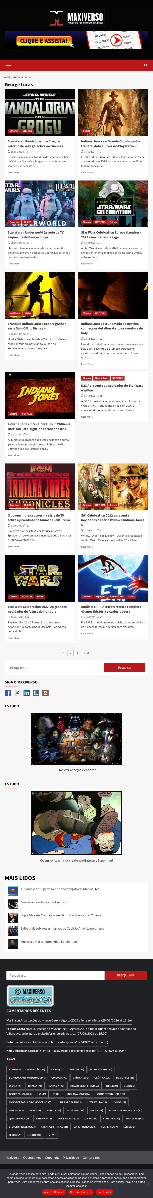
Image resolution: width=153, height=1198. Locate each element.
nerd (35, 1110)
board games (101, 1069)
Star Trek (111, 1118)
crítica (81, 1077)
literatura (97, 1102)
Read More (13, 172)
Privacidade (71, 1157)
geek (129, 1085)
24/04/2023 (89, 243)
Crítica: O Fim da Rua (42, 1050)
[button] (9, 65)
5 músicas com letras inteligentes (43, 902)
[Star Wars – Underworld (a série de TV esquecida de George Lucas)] (40, 203)
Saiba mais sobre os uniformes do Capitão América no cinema (62, 928)
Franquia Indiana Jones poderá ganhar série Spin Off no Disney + (37, 326)
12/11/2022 (16, 434)
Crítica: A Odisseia (34, 1042)
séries (15, 1134)
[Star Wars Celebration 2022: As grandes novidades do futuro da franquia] (40, 578)
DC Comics (125, 1077)
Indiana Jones (78, 1093)
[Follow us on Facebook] (8, 693)
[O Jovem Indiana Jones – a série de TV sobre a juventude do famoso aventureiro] (40, 486)
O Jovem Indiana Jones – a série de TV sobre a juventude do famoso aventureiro (39, 518)
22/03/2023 (16, 334)
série (129, 1126)
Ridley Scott (68, 1118)
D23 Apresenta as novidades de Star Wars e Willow (112, 388)
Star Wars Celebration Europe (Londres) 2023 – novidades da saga (111, 235)
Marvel (16, 1110)
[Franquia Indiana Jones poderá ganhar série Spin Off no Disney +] (40, 295)
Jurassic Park (70, 1102)
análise (76, 1069)
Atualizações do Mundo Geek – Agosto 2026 (49, 1020)
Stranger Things (54, 1126)
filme (111, 1085)
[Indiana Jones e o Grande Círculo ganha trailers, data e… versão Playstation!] (113, 112)
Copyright (52, 1157)
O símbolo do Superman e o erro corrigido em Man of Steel (60, 889)
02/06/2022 (89, 617)
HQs (57, 1093)
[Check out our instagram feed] (45, 693)
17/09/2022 (16, 526)
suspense (109, 1126)
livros (119, 1102)
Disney (15, 1085)
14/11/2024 (89, 152)
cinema (59, 1077)
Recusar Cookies (81, 1192)
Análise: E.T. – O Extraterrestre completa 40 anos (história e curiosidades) (111, 609)
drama (35, 1085)
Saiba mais (104, 1192)
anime (57, 1069)
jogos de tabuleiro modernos (31, 1102)
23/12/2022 (89, 339)
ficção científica (84, 1085)
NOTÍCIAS (100, 222)
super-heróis (85, 1126)
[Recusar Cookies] (148, 1183)
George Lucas (20, 1093)
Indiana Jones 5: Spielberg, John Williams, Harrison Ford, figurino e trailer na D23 (39, 426)
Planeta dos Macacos (125, 1110)
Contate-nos (91, 1157)
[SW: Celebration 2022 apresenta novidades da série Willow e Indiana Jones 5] (113, 486)
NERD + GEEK (117, 596)
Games (86, 131)
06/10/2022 (89, 396)
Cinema (87, 222)
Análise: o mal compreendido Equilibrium (49, 941)
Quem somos (32, 1157)
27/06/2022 (89, 530)
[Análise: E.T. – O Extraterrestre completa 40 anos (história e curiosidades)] (113, 578)
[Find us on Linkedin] (27, 693)
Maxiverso (12, 1157)
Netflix (54, 1110)
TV (51, 1134)
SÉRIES (27, 222)
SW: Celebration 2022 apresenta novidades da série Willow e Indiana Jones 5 (112, 520)
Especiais (27, 131)
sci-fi (90, 1118)
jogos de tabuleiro (111, 1093)
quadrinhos (19, 1118)
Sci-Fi (131, 596)
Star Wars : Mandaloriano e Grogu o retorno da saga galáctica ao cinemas (35, 144)
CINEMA (14, 131)
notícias (75, 1110)
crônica (102, 1077)
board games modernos (27, 1077)
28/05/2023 (16, 243)
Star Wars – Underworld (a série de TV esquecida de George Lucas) (36, 235)
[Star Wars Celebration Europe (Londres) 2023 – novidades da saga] (113, 203)
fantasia (56, 1085)
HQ (41, 1093)
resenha (44, 1118)
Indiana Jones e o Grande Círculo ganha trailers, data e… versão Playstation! (110, 144)
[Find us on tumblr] (36, 693)
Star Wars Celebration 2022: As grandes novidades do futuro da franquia (37, 609)
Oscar (96, 1110)
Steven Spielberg (22, 1126)
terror (34, 1134)
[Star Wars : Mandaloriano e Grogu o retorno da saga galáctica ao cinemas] (40, 112)
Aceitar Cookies (54, 1192)
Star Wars (135, 1118)
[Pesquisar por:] (56, 667)
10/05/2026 (16, 152)
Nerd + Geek (101, 378)
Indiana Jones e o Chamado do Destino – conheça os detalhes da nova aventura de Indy (112, 328)
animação (35, 1069)
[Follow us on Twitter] (17, 693)
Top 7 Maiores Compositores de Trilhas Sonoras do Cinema (61, 915)
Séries (113, 222)
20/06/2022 (16, 617)
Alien (15, 1069)
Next (86, 653)
